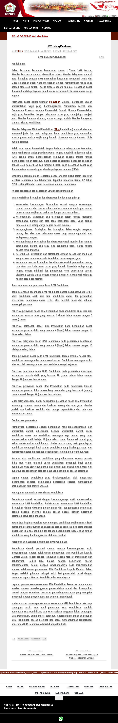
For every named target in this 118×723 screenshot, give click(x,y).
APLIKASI (57, 20)
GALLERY (88, 20)
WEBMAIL (46, 28)
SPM (57, 129)
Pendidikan (35, 639)
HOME (15, 20)
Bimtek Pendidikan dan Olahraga (30, 35)
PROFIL (25, 20)
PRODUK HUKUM (41, 20)
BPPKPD (19, 51)
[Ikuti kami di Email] (109, 703)
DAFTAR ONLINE (12, 28)
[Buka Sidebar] (3, 36)
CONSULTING (73, 20)
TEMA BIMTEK (104, 20)
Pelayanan (54, 101)
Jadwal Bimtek (23, 639)
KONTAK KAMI (31, 28)
